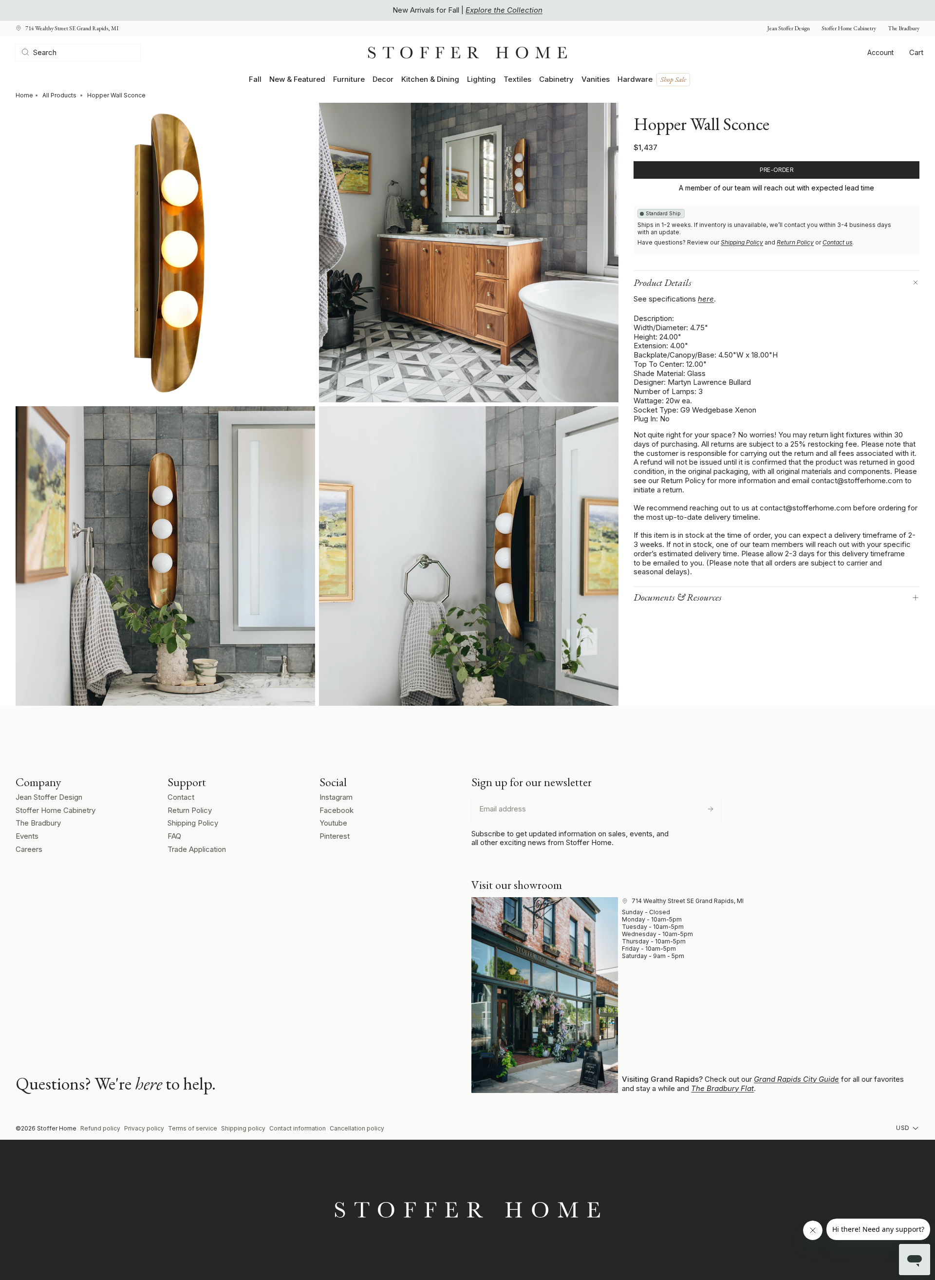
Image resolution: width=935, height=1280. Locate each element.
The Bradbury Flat (722, 1088)
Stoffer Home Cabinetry (849, 28)
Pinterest (334, 836)
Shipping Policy (742, 242)
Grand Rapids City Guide (796, 1079)
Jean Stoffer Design (788, 28)
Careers (29, 849)
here (706, 298)
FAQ (174, 836)
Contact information (297, 1128)
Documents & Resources (678, 597)
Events (27, 836)
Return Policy (795, 242)
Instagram (336, 797)
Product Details (663, 282)
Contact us (837, 242)
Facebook (336, 810)
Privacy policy (144, 1128)
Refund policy (100, 1128)
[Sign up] (710, 809)
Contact (181, 797)
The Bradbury (903, 28)
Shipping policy (243, 1128)
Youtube (333, 823)
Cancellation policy (357, 1128)
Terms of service (192, 1128)
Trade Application (197, 849)
